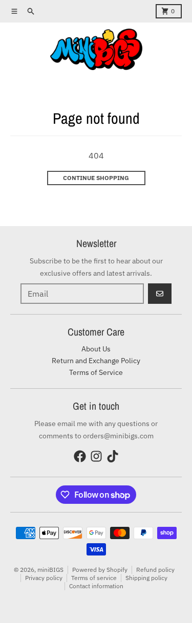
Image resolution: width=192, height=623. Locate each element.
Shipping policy (146, 578)
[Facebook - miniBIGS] (80, 456)
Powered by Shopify (99, 569)
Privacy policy (43, 578)
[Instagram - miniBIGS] (96, 456)
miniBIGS (50, 569)
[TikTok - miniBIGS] (112, 456)
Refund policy (155, 569)
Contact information (96, 586)
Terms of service (94, 578)
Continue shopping (96, 178)
